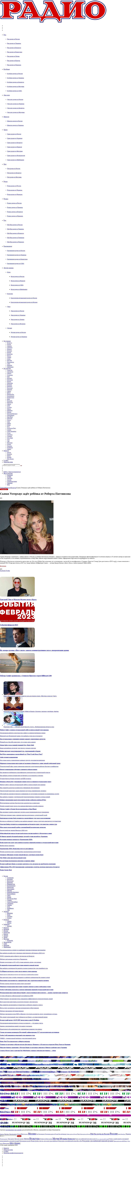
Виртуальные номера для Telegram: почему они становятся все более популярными (32, 1064)
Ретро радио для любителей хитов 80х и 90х (70, 1141)
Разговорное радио (25, 1141)
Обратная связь (8, 462)
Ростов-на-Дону (11, 428)
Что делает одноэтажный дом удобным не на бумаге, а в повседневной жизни (23, 1017)
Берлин (9, 381)
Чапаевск (9, 446)
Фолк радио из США (17, 285)
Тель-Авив (10, 438)
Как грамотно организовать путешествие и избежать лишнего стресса (21, 1005)
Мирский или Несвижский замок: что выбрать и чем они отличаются (21, 736)
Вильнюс (9, 384)
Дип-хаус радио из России (15, 99)
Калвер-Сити (10, 397)
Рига (8, 426)
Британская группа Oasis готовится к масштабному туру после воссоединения (25, 818)
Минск (9, 409)
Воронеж (9, 389)
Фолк (8, 272)
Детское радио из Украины (19, 336)
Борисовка (10, 383)
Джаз (8, 306)
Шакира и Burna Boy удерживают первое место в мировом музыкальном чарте (25, 781)
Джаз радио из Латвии (17, 319)
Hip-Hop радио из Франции (15, 242)
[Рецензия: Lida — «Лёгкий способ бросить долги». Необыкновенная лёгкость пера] (13, 725)
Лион (8, 405)
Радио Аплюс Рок (7, 1112)
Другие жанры (8, 268)
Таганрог (9, 436)
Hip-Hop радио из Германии (15, 237)
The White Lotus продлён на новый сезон (13, 858)
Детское (9, 328)
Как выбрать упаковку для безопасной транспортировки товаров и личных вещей (25, 797)
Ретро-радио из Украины (14, 190)
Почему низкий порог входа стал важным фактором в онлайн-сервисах (21, 806)
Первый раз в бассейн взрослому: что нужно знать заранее (18, 742)
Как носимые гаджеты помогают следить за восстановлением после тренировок (24, 812)
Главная (2, 487)
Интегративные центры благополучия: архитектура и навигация (19, 803)
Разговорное (8, 246)
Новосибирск (10, 415)
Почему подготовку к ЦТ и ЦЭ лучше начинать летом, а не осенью (20, 962)
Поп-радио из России (13, 168)
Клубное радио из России (15, 73)
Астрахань (10, 375)
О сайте (6, 460)
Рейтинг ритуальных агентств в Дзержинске (13, 959)
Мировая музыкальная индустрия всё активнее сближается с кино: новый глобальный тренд (30, 763)
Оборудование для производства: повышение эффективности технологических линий (26, 999)
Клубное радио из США (14, 91)
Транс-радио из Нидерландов (16, 155)
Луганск (9, 407)
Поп (5, 164)
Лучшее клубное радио (46, 1139)
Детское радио (3, 1139)
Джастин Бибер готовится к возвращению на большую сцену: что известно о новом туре (28, 824)
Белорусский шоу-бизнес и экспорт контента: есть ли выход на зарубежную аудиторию (28, 864)
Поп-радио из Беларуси (14, 173)
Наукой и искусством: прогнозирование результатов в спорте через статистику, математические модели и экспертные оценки (48, 1061)
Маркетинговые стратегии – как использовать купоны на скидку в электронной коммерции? (36, 1086)
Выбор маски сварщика (7, 845)
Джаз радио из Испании (18, 324)
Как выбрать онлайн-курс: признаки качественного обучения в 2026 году (22, 953)
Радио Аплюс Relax (7, 1094)
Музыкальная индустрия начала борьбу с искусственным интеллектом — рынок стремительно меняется (34, 992)
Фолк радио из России (17, 276)
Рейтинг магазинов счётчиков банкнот (12, 1011)
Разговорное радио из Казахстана (17, 259)
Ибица (9, 392)
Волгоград (10, 388)
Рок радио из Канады (13, 60)
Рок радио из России (13, 39)
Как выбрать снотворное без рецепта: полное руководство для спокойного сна (24, 968)
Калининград (10, 396)
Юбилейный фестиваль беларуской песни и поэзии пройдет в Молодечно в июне (26, 833)
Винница (9, 386)
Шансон (6, 117)
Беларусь (9, 342)
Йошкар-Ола (10, 394)
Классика (10, 293)
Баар (8, 376)
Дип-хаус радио (19, 1139)
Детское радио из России (18, 332)
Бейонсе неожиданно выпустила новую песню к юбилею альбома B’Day (23, 800)
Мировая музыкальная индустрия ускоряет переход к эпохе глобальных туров (25, 986)
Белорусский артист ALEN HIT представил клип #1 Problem (19, 1020)
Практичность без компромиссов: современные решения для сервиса (21, 1029)
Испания (9, 351)
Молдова (9, 360)
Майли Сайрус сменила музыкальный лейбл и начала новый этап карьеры (24, 730)
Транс (6, 130)
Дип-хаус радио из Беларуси (15, 108)
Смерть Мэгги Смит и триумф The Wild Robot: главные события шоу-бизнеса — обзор (28, 1050)
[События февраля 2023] (17, 621)
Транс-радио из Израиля (14, 147)
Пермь (9, 425)
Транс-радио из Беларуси (14, 142)
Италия (9, 352)
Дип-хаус (7, 95)
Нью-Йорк (10, 417)
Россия (9, 344)
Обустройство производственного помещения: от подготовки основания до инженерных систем (29, 794)
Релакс (6, 199)
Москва (9, 412)
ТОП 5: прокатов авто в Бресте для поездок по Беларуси (17, 956)
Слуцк (9, 433)
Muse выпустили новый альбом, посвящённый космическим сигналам (23, 827)
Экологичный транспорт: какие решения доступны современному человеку (23, 791)
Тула (8, 439)
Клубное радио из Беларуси (15, 82)
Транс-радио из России (14, 134)
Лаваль (9, 404)
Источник (3, 566)
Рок (5, 35)
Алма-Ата (9, 370)
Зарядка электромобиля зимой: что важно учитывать (16, 1026)
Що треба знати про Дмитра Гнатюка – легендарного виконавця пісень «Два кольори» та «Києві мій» (39, 1072)
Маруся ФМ (4, 1068)
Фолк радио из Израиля (18, 281)
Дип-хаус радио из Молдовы (16, 112)
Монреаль (9, 410)
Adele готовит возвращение (9, 757)
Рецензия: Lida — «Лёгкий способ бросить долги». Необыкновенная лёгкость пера (29, 727)
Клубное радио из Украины (15, 78)
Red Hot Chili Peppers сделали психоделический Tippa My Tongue (25, 1083)
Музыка (9, 457)
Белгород (9, 378)
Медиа (9, 455)
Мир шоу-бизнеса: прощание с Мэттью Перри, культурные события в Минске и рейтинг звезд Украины (33, 1047)
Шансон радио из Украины (15, 125)
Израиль (9, 349)
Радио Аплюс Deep (7, 1115)
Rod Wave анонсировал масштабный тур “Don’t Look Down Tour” (21, 754)
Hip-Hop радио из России (15, 224)
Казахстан (9, 354)
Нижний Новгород (12, 413)
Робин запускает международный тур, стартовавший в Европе (20, 751)
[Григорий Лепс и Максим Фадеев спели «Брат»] (17, 596)
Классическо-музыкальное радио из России (24, 298)
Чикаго (9, 449)
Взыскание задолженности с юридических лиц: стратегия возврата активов (24, 980)
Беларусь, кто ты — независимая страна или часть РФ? (21, 1075)
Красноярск (10, 889)
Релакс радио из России (14, 203)
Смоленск (9, 434)
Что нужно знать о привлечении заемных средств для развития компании (22, 760)
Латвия (9, 357)
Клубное (26, 1134)
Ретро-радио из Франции (14, 194)
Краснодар (10, 402)
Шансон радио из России (14, 121)
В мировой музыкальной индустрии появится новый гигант (19, 965)
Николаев (9, 418)
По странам (7, 341)
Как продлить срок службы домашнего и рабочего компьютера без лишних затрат (25, 977)
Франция (9, 365)
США (8, 363)
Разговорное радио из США (15, 263)
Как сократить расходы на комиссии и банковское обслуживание (20, 787)
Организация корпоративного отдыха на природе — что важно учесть (21, 1023)
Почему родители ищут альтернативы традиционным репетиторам (20, 851)
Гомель (9, 391)
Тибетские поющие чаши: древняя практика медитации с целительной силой (23, 815)
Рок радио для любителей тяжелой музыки (97, 1141)
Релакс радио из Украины (15, 207)
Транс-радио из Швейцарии (15, 160)
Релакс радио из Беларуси (15, 211)
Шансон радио (6, 1143)
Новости (6, 450)
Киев (8, 399)
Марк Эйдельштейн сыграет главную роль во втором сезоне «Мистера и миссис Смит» (30, 696)
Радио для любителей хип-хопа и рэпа (85, 1139)
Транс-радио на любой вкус (120, 1141)
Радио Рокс (4, 1108)
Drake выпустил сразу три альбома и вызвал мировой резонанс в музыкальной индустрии (29, 842)
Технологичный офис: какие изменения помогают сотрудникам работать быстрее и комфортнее (29, 766)
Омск (8, 421)
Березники (10, 380)
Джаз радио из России (17, 311)
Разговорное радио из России (16, 250)
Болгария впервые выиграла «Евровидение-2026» (16, 839)
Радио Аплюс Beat (6, 870)
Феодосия (9, 442)
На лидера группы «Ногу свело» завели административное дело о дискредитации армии (34, 650)
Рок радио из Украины (14, 43)
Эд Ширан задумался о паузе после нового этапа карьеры (18, 971)
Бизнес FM (4, 1123)
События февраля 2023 (9, 625)
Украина (9, 346)
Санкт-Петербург (11, 431)
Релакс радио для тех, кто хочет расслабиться (44, 1141)
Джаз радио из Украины (18, 315)
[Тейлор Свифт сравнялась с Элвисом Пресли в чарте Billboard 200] (17, 672)
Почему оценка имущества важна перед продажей (15, 983)
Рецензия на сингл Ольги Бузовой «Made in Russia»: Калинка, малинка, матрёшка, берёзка (31, 711)
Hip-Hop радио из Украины (15, 229)
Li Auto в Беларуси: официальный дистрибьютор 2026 (16, 996)
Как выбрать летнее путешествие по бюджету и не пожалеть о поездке (21, 775)
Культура (9, 454)
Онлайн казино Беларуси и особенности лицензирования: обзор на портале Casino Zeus (34, 1090)
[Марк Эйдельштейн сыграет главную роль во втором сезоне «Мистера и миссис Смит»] (13, 694)
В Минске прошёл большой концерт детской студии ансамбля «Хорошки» (24, 836)
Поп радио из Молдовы (14, 177)
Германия (9, 347)
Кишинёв (9, 401)
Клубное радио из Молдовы (15, 86)
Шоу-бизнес (10, 459)
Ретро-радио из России (14, 186)
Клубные (7, 69)
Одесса (9, 420)
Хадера (9, 444)
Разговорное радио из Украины (16, 255)
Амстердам (10, 371)
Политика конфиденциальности (13, 1153)
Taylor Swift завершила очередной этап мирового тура (17, 1035)
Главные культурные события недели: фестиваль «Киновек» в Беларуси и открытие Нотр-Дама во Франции (35, 1044)
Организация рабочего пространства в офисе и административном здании (22, 733)
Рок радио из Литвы (13, 56)
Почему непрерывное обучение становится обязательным (18, 769)
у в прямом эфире (17, 861)
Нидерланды (10, 362)
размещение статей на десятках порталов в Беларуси (29, 867)
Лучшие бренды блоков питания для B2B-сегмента (15, 778)
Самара (9, 430)
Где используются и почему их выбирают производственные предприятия (22, 950)
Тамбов (9, 905)
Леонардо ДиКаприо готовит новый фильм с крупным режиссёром (21, 855)
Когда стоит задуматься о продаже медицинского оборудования (19, 1008)
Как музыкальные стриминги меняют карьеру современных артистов (22, 739)
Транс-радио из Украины (14, 138)
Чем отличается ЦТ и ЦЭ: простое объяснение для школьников (24, 1079)
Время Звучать (5, 1119)
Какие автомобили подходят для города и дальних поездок (18, 748)
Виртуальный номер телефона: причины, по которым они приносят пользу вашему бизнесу (36, 1057)
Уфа (8, 441)
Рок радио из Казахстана (14, 52)
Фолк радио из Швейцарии (19, 289)
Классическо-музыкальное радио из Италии (24, 302)
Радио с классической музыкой (102, 1138)
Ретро (5, 181)
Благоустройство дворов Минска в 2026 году (13, 830)
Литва (8, 359)
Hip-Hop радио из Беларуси (15, 233)
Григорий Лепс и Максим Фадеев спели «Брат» (18, 599)
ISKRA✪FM (5, 1101)
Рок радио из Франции (14, 65)
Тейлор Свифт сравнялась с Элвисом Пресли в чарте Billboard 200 (26, 676)
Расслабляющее (62, 1134)
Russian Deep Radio (7, 1097)
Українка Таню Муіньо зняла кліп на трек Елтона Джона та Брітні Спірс (28, 1104)
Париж (9, 423)
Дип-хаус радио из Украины (15, 104)
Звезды (9, 452)
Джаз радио (11, 1139)
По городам (7, 368)
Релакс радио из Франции (15, 216)
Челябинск (10, 447)
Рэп (5, 220)
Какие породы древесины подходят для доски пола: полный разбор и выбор (19, 974)
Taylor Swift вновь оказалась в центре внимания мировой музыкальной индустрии (26, 989)
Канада (9, 355)
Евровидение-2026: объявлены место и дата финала (16, 848)
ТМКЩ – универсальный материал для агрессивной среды (18, 1038)
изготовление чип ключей (13, 1130)
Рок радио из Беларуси (14, 47)
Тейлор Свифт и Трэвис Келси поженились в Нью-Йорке (18, 809)
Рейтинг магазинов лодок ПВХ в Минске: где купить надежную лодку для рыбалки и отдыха (28, 1014)
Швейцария (10, 367)
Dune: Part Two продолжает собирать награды (15, 1041)
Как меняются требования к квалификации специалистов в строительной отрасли (25, 772)
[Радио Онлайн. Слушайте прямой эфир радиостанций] (53, 22)
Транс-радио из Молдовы (15, 151)
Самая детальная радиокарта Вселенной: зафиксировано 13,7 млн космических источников (29, 1032)
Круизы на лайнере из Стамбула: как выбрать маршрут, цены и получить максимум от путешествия (30, 821)
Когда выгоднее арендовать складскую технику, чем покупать (19, 1002)
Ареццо (9, 373)
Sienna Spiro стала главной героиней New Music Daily (17, 745)
